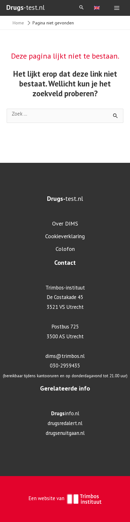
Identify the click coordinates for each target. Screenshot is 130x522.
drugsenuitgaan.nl (65, 433)
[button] (81, 7)
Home (18, 23)
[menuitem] (97, 7)
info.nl (65, 413)
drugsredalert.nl (65, 423)
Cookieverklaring (65, 236)
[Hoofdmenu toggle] (116, 8)
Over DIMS (65, 223)
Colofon (65, 248)
